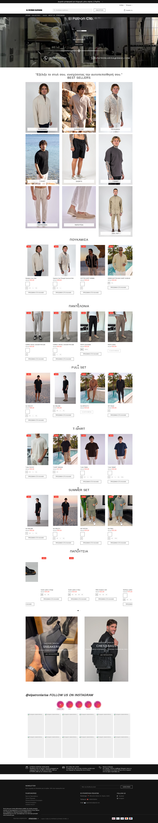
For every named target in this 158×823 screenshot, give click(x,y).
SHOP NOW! (79, 44)
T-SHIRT (79, 428)
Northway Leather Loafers (114, 590)
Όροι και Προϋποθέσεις (32, 796)
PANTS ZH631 (57, 344)
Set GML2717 (29, 406)
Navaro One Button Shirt (114, 278)
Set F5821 (110, 528)
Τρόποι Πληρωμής (30, 798)
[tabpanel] (92, 271)
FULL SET (79, 367)
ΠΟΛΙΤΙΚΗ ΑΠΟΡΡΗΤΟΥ (20, 818)
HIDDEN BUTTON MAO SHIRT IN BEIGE (64, 278)
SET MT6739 (83, 528)
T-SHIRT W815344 (58, 467)
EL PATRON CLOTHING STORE (34, 10)
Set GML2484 (56, 406)
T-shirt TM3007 (112, 467)
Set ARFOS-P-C (84, 406)
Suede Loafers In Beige (32, 590)
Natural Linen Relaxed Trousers (116, 344)
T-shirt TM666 (84, 467)
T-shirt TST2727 (30, 467)
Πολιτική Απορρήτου (31, 802)
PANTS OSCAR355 (31, 344)
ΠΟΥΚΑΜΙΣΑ (79, 239)
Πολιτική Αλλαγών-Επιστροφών (34, 800)
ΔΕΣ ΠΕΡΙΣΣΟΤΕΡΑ (52, 654)
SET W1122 (111, 406)
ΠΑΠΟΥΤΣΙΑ (79, 551)
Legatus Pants (84, 344)
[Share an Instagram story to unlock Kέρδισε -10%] (60, 704)
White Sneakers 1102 (86, 590)
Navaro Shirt (83, 278)
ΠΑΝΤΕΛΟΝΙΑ (79, 306)
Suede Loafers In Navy (59, 590)
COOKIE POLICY (30, 804)
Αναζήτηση (99, 10)
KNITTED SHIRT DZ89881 (33, 278)
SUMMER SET (79, 490)
